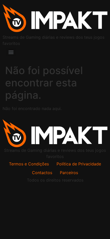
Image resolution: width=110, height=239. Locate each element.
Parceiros (69, 172)
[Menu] (11, 52)
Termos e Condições (29, 163)
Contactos (42, 172)
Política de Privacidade (79, 163)
